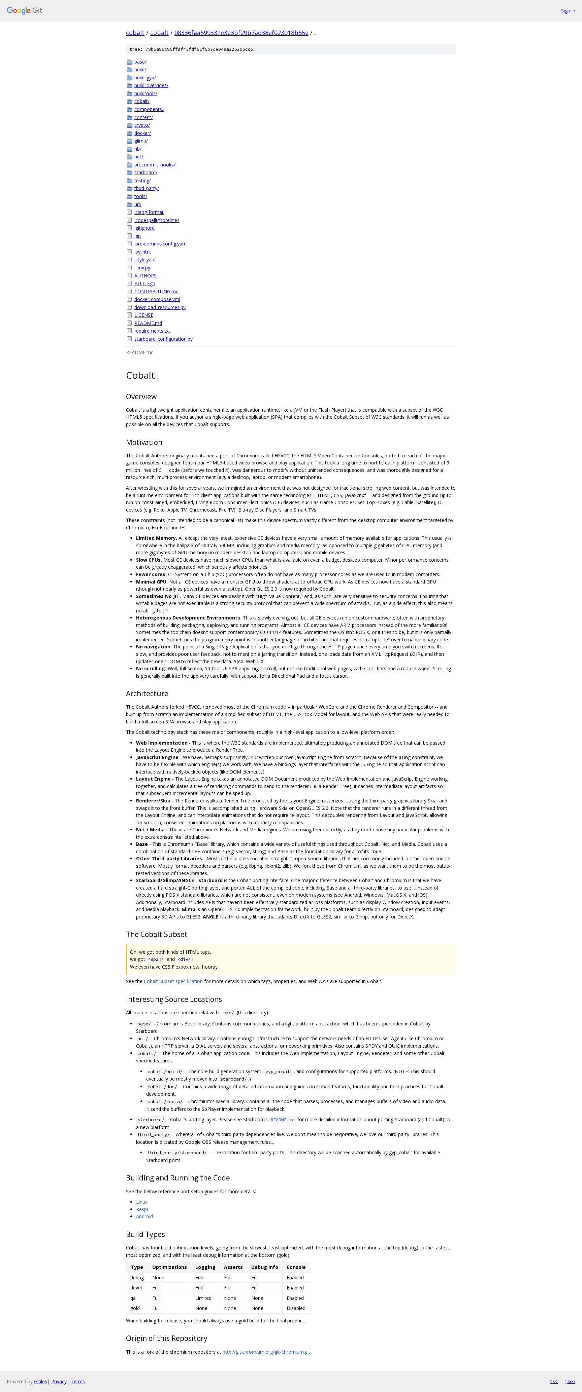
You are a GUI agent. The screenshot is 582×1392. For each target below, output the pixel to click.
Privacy (59, 1381)
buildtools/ (145, 93)
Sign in (568, 10)
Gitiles (40, 1381)
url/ (137, 204)
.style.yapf (145, 259)
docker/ (142, 133)
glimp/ (141, 141)
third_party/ (146, 188)
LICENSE (143, 315)
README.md (148, 323)
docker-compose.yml (157, 299)
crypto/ (142, 125)
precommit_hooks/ (154, 164)
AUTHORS (145, 275)
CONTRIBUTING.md (156, 291)
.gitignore (144, 228)
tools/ (140, 196)
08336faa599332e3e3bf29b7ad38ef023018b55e (241, 33)
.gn (137, 236)
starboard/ (145, 172)
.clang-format (149, 212)
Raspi (142, 1209)
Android (144, 1216)
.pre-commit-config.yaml (161, 243)
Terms (78, 1381)
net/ (138, 156)
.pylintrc (142, 252)
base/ (140, 62)
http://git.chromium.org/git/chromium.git (266, 1352)
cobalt (135, 33)
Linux (142, 1202)
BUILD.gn (144, 283)
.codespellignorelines (157, 220)
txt (554, 1381)
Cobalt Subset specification (173, 981)
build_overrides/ (151, 85)
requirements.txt (152, 331)
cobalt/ (142, 101)
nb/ (137, 149)
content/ (143, 117)
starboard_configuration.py (163, 339)
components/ (149, 109)
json (569, 1381)
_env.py (142, 267)
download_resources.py (160, 307)
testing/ (142, 180)
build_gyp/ (145, 77)
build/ (140, 69)
